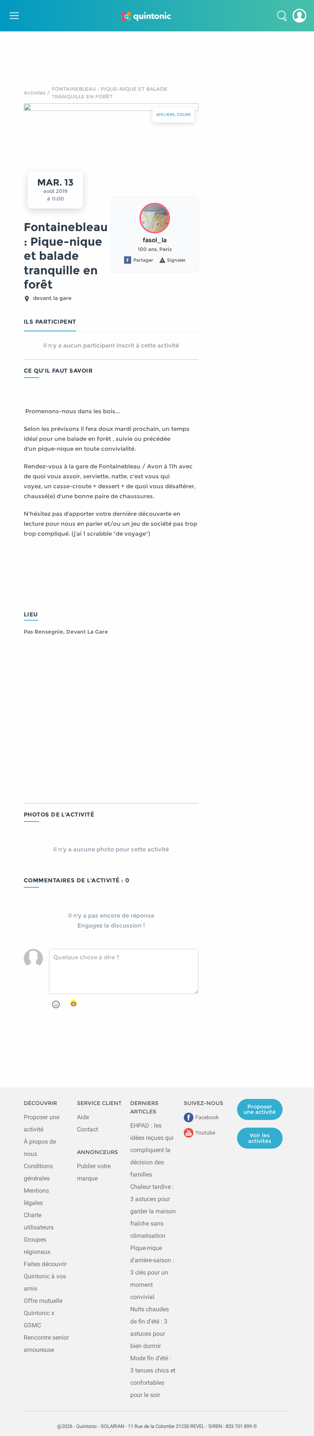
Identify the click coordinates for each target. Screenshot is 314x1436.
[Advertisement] (157, 48)
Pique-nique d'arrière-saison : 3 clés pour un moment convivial (152, 1272)
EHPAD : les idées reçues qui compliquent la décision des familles (151, 1150)
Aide (83, 1117)
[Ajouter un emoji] (56, 1004)
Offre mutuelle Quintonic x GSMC (43, 1313)
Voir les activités (259, 1138)
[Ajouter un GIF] (73, 1003)
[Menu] (13, 15)
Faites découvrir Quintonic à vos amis (45, 1276)
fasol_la (155, 240)
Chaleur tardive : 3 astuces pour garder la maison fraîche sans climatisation (153, 1211)
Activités (35, 93)
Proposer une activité (260, 1109)
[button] (282, 16)
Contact (87, 1129)
